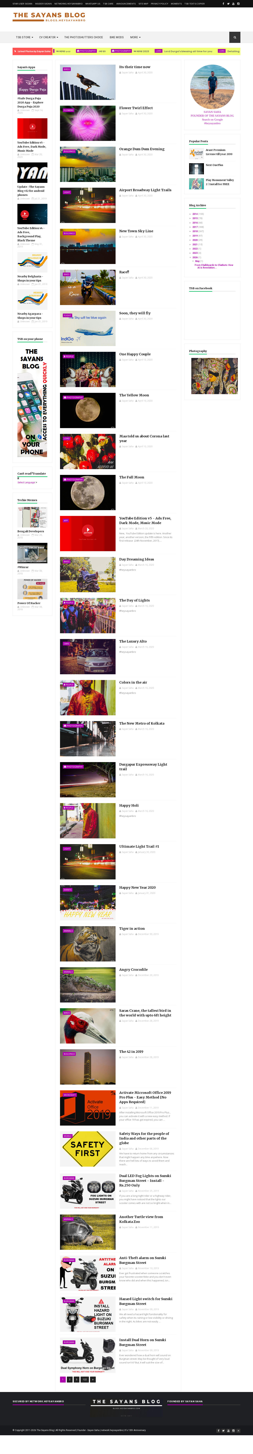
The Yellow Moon (134, 395)
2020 (195, 240)
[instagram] (238, 3)
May (197, 261)
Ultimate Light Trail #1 (139, 846)
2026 (195, 257)
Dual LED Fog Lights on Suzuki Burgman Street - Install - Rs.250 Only (145, 1180)
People (69, 356)
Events (67, 889)
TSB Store (23, 37)
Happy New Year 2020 (137, 887)
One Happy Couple (135, 354)
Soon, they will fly (135, 313)
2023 (195, 253)
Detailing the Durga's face (205, 51)
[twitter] (228, 3)
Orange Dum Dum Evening (141, 149)
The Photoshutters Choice (83, 37)
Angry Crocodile (133, 969)
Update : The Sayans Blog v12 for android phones (31, 191)
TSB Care (108, 4)
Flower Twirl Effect (136, 108)
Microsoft (70, 1094)
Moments (176, 4)
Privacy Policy (159, 4)
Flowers (68, 110)
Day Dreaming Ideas (136, 559)
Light (67, 192)
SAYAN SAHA (212, 111)
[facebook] (223, 3)
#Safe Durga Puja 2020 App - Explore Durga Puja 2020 (30, 102)
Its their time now (134, 67)
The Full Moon (131, 477)
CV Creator (47, 37)
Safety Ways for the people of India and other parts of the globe (144, 1138)
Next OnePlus (214, 165)
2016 (195, 222)
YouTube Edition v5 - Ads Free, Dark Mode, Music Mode (31, 146)
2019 (195, 235)
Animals (68, 930)
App (66, 520)
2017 (195, 227)
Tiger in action (132, 928)
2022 (195, 248)
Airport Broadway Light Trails (145, 190)
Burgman (69, 1178)
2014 (195, 214)
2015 (195, 218)
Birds (67, 69)
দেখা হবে (63, 51)
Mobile (67, 1135)
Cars (66, 643)
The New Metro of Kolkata (141, 723)
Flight (67, 315)
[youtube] (233, 3)
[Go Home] (238, 1431)
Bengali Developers (30, 531)
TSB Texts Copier (194, 4)
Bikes (66, 274)
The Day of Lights (134, 600)
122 (85, 1379)
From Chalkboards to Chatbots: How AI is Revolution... (214, 266)
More (134, 37)
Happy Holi (129, 805)
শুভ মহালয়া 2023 (102, 51)
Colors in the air (133, 682)
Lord (119, 50)
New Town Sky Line (136, 231)
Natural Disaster (238, 50)
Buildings (69, 151)
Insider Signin (43, 4)
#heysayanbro (212, 123)
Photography (84, 50)
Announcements (126, 4)
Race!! (124, 272)
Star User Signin (22, 4)
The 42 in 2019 (131, 1051)
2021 (195, 244)
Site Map (143, 4)
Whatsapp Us (92, 4)
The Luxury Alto (133, 641)
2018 (195, 231)
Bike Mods (117, 37)
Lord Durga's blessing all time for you (149, 51)
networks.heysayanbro (68, 4)
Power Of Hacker (28, 603)
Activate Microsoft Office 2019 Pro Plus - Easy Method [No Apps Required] (145, 1097)
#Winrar (23, 567)
